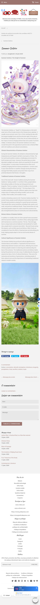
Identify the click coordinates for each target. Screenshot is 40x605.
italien (20, 551)
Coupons (20, 498)
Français (20, 548)
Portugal (20, 546)
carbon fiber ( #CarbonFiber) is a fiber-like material (15, 435)
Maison (20, 481)
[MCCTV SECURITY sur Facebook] (16, 581)
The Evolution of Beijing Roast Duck (11, 452)
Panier (37, 2)
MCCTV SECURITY (21, 586)
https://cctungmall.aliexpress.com (20, 515)
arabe (20, 543)
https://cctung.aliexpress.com (20, 512)
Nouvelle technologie (20, 483)
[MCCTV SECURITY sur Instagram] (22, 581)
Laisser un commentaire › (8, 391)
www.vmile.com (20, 505)
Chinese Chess (5, 441)
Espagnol (20, 541)
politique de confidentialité (20, 527)
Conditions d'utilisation (20, 524)
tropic (24, 369)
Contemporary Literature (8, 463)
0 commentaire (5, 365)
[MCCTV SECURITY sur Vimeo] (34, 581)
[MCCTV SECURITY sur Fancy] (37, 581)
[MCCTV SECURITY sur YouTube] (31, 581)
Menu (5, 2)
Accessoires (20, 495)
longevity (35, 367)
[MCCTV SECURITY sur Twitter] (12, 581)
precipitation (5, 369)
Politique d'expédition (20, 529)
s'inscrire (34, 564)
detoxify (16, 367)
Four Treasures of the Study (9, 457)
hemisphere (22, 367)
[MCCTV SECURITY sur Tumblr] (28, 581)
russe (20, 539)
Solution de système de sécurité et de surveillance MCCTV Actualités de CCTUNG (16, 34)
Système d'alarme (20, 493)
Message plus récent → (32, 377)
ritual (10, 369)
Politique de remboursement (20, 532)
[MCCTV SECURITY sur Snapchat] (25, 581)
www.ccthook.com (20, 508)
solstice (20, 369)
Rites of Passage (6, 446)
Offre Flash (20, 485)
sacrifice (15, 369)
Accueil (3, 28)
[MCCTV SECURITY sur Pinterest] (19, 581)
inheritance (29, 367)
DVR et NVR (20, 490)
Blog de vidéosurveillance (20, 522)
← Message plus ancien (8, 377)
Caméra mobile (20, 488)
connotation (9, 367)
